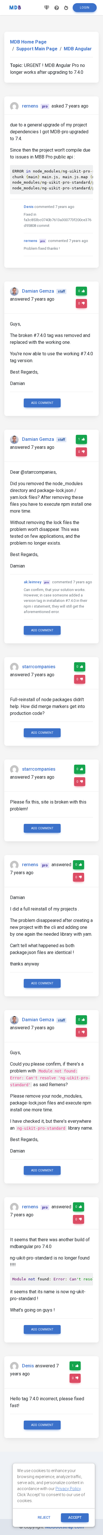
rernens (30, 106)
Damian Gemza (38, 291)
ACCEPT (75, 1518)
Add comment (42, 403)
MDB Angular (78, 48)
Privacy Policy (68, 1488)
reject (44, 1518)
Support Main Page (37, 48)
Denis (28, 207)
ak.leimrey (32, 582)
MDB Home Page (28, 42)
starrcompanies (39, 667)
